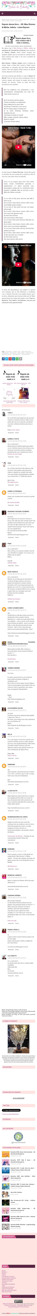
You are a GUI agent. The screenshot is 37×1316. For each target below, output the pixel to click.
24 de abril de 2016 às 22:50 (17, 574)
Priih (9, 544)
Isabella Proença (15, 491)
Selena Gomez (29, 353)
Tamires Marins (14, 668)
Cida (9, 463)
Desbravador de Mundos (15, 836)
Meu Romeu (18, 48)
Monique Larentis (15, 875)
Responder (11, 432)
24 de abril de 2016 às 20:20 (17, 513)
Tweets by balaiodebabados (10, 1114)
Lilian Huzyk (12, 791)
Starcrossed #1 (16, 354)
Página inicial (5, 19)
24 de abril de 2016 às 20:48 (17, 546)
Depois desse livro (26, 351)
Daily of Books (12, 755)
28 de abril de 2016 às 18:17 (17, 958)
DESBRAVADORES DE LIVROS (18, 817)
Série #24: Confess (16, 1192)
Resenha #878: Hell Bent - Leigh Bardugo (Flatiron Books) (23, 1225)
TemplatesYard (15, 1313)
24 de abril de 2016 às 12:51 (17, 415)
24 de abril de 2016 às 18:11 (17, 493)
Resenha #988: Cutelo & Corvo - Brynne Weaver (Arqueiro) (23, 1217)
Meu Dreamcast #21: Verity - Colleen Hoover (23, 1201)
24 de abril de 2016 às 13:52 (17, 465)
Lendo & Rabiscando (16, 608)
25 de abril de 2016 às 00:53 (17, 646)
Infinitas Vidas (12, 563)
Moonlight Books (13, 482)
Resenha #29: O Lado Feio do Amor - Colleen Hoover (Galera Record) (23, 1169)
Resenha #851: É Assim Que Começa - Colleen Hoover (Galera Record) (23, 1185)
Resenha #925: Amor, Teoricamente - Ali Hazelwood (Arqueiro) (23, 1153)
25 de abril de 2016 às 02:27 (17, 670)
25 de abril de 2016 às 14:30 (17, 932)
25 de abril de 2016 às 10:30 (17, 819)
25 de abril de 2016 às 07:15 (17, 710)
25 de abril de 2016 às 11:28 (17, 851)
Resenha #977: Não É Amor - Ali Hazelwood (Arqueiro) (23, 1161)
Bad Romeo (9, 351)
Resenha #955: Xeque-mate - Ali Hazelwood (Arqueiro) (23, 1209)
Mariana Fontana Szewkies (18, 511)
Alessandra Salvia (15, 708)
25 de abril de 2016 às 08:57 (17, 766)
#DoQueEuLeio (12, 866)
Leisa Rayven (5, 353)
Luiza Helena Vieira (8, 31)
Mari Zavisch (13, 572)
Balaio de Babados (8, 1304)
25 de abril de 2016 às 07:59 (17, 736)
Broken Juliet (16, 351)
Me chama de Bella (13, 502)
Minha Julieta (28, 48)
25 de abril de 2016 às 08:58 (17, 793)
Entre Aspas (16, 430)
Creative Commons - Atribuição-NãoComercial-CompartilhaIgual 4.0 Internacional (18, 1306)
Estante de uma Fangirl (15, 454)
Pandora (11, 849)
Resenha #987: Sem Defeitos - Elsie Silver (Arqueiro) (23, 1177)
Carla (10, 413)
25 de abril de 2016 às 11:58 (17, 877)
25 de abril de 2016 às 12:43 (17, 897)
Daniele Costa (13, 439)
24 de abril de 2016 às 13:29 (17, 441)
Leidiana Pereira (14, 895)
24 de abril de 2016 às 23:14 (17, 610)
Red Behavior (12, 659)
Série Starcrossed (6, 354)
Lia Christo (12, 956)
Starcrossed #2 (14, 19)
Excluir (17, 432)
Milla (10, 734)
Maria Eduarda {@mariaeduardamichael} (21, 643)
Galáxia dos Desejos (14, 599)
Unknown (11, 764)
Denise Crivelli (13, 929)
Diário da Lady (12, 920)
